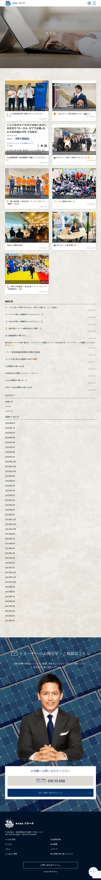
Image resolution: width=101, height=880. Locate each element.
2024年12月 (10, 519)
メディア (9, 411)
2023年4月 (10, 610)
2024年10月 (10, 528)
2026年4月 (10, 442)
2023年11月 (10, 577)
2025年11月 (10, 466)
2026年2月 (10, 451)
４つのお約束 (10, 839)
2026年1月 (10, 456)
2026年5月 (10, 437)
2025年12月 (10, 461)
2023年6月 (10, 601)
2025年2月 (10, 509)
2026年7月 (10, 427)
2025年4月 (10, 500)
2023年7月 (10, 596)
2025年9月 (10, 476)
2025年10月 (10, 471)
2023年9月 (10, 586)
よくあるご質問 (11, 854)
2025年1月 (10, 514)
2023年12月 (10, 572)
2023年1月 (10, 620)
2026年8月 (10, 423)
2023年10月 (10, 581)
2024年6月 (10, 543)
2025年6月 (10, 490)
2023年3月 (10, 615)
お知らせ (9, 401)
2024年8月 (10, 533)
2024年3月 (10, 557)
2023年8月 (10, 591)
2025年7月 (10, 485)
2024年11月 (10, 524)
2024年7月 (10, 538)
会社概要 (53, 844)
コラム (8, 406)
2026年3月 (10, 447)
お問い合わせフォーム (53, 792)
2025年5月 (10, 495)
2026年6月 (10, 432)
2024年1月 (10, 567)
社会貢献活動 (55, 839)
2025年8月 (10, 480)
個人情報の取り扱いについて (61, 854)
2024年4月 (10, 553)
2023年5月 (10, 606)
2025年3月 (10, 504)
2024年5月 (10, 548)
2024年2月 (10, 562)
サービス (8, 844)
